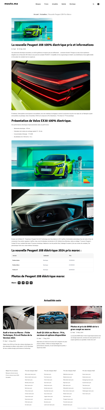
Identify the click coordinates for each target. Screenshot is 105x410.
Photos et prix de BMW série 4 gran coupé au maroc (85, 328)
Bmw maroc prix (29, 385)
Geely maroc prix (48, 385)
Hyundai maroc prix (48, 391)
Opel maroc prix (67, 396)
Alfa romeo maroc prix (30, 374)
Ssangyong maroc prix (87, 380)
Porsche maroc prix (68, 402)
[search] (94, 4)
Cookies (102, 408)
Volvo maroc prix (86, 394)
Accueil (36, 14)
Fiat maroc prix (47, 374)
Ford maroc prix (48, 377)
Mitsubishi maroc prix (68, 388)
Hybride (64, 4)
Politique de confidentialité (93, 408)
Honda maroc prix (48, 388)
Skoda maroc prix (86, 377)
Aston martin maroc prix (30, 377)
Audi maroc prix (28, 380)
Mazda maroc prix (67, 377)
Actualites (43, 14)
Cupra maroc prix (29, 396)
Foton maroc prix (48, 380)
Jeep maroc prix (48, 399)
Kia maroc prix (47, 402)
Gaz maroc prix (47, 382)
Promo (46, 4)
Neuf (14, 49)
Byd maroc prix (28, 388)
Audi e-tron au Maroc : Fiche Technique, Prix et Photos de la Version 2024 (17, 335)
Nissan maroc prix (67, 394)
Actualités (55, 4)
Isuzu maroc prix (48, 394)
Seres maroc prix (86, 374)
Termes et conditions (81, 408)
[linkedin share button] (27, 282)
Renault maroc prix (67, 405)
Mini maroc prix (67, 385)
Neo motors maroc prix (68, 391)
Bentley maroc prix (29, 382)
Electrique (72, 4)
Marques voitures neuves (12, 373)
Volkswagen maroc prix (88, 391)
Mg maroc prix (66, 382)
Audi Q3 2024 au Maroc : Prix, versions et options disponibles (51, 334)
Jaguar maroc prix (48, 396)
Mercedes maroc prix (68, 380)
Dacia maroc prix (29, 399)
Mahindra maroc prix (68, 374)
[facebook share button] (19, 282)
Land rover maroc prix (49, 405)
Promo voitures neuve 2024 (12, 375)
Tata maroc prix (86, 385)
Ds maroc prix (28, 405)
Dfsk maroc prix (28, 402)
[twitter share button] (23, 282)
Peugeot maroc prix (68, 399)
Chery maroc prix (29, 391)
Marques (38, 4)
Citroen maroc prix (29, 394)
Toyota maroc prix (86, 388)
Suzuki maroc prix (86, 382)
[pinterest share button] (31, 282)
